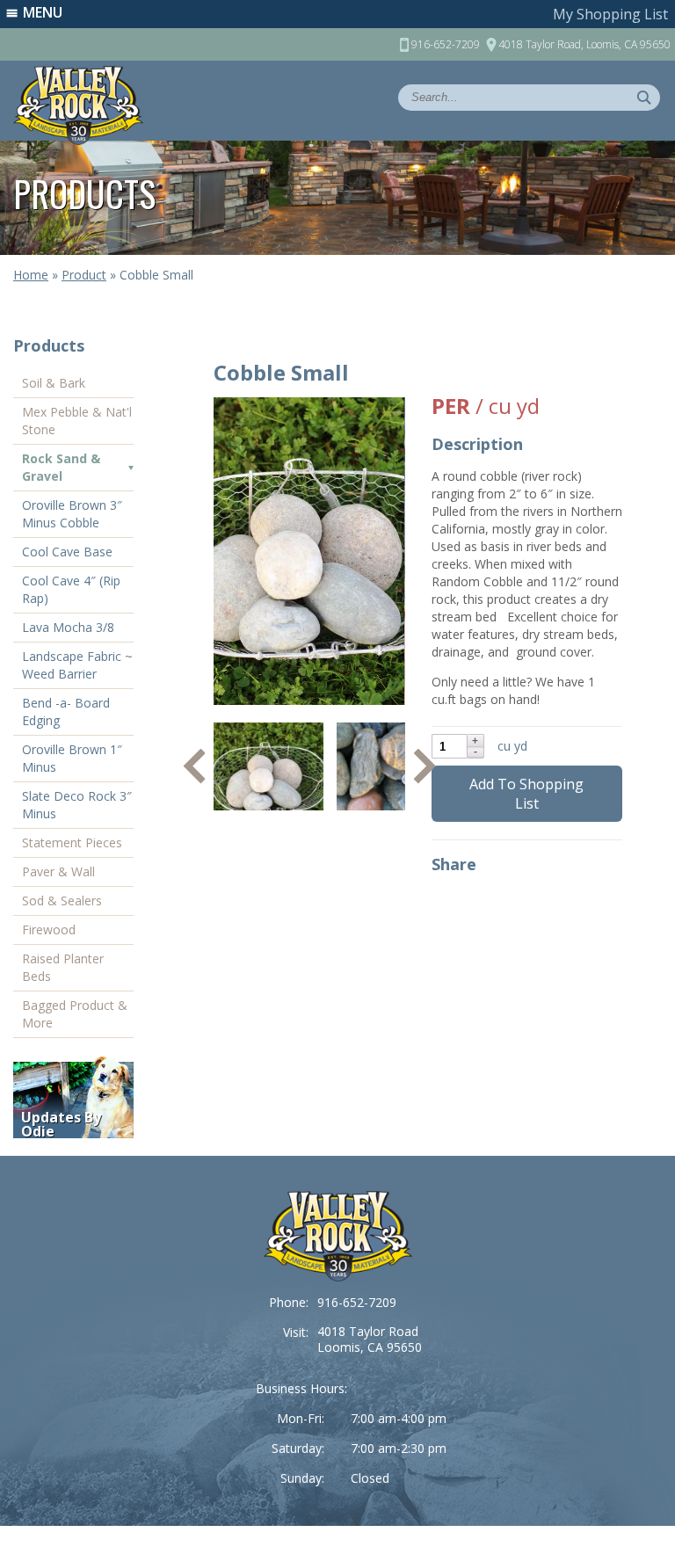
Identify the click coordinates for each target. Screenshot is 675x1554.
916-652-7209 (356, 1302)
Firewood (49, 929)
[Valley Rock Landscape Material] (338, 1236)
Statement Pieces (72, 842)
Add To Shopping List (526, 793)
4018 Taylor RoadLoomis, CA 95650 (369, 1339)
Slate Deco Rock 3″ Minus (77, 805)
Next (425, 766)
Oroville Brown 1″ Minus (72, 758)
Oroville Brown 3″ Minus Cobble (72, 514)
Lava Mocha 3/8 (68, 627)
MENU (42, 12)
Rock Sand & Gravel (61, 467)
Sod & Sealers (62, 900)
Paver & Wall (58, 871)
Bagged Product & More (74, 1014)
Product (84, 274)
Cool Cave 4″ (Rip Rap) (71, 589)
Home (30, 274)
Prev (194, 766)
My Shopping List (610, 14)
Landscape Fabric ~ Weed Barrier (77, 665)
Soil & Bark (53, 382)
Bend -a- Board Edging (66, 711)
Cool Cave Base (67, 551)
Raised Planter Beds (63, 967)
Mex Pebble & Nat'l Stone (77, 420)
